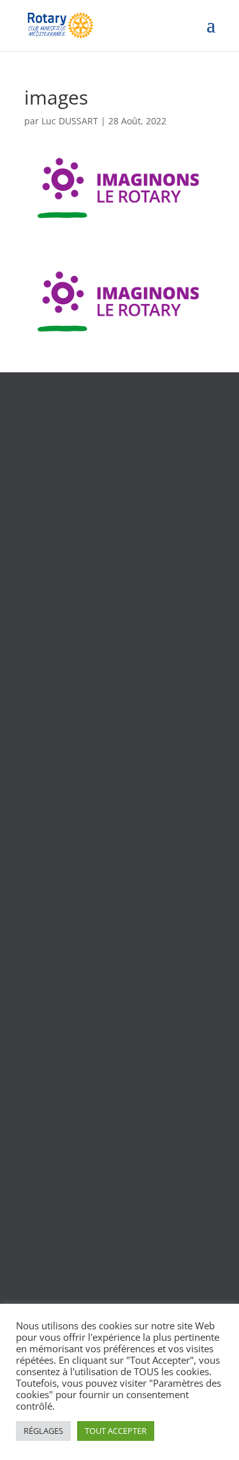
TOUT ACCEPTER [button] (116, 1430)
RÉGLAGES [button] (43, 1430)
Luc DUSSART (69, 121)
